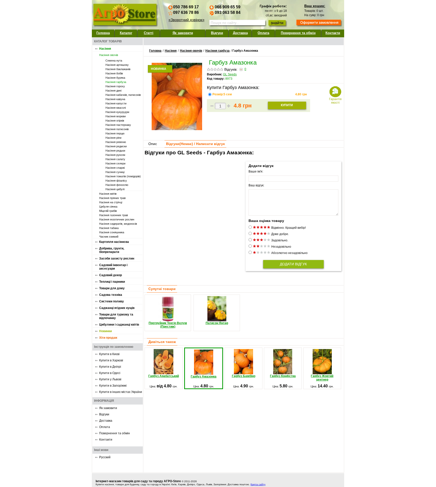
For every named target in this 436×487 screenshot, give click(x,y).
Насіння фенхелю (116, 184)
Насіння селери (115, 163)
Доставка (240, 33)
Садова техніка (110, 295)
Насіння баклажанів (117, 69)
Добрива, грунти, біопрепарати (111, 250)
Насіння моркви (115, 116)
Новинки (105, 331)
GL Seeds (230, 74)
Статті (148, 33)
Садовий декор (110, 275)
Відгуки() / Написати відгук (195, 144)
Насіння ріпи (113, 137)
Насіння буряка (115, 77)
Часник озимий (108, 236)
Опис (152, 144)
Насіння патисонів (117, 129)
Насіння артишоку (117, 64)
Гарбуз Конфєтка (283, 376)
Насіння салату (115, 159)
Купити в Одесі (109, 373)
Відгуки (217, 33)
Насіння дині (113, 90)
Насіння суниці (114, 172)
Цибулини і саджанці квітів (119, 324)
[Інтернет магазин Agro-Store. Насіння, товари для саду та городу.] (124, 13)
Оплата (263, 33)
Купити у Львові (110, 379)
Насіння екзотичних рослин (116, 219)
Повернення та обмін (298, 33)
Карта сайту (258, 484)
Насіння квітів (108, 193)
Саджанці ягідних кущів (116, 308)
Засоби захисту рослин (116, 258)
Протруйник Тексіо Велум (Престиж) (168, 324)
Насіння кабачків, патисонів (123, 94)
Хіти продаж (108, 337)
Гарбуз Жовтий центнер (322, 377)
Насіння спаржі (115, 167)
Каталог (126, 33)
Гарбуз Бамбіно (243, 376)
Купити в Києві (109, 354)
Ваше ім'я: (256, 171)
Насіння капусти (115, 103)
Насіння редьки (115, 150)
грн (301, 94)
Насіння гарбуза (115, 81)
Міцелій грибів (108, 210)
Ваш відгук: (256, 185)
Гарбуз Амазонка (203, 376)
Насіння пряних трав (112, 197)
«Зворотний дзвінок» (186, 20)
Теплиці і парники (112, 281)
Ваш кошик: (314, 6)
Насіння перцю (114, 133)
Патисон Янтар (217, 323)
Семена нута (113, 60)
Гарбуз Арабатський (163, 376)
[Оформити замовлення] (318, 23)
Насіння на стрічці (110, 202)
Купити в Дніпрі (110, 366)
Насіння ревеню (115, 142)
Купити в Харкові (111, 360)
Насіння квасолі (115, 107)
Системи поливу (111, 301)
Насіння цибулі (114, 189)
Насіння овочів (108, 54)
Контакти (332, 33)
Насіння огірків (114, 120)
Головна (103, 33)
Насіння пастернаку (118, 124)
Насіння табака (109, 228)
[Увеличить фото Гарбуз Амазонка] (177, 129)
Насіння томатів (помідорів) (123, 176)
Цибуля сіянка (108, 206)
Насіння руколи (115, 154)
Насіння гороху (115, 86)
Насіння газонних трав (113, 215)
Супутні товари (162, 289)
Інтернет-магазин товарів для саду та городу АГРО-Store (138, 481)
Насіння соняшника (111, 232)
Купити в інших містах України (120, 392)
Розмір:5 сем (222, 94)
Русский (105, 457)
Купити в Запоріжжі (113, 385)
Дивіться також (162, 342)
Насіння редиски (116, 146)
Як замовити (183, 33)
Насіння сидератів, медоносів (118, 223)
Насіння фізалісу (116, 180)
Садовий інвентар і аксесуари (113, 266)
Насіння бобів (114, 73)
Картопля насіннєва (114, 242)
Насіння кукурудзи (117, 111)
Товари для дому (112, 288)
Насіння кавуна (115, 99)
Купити (287, 105)
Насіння (105, 48)
